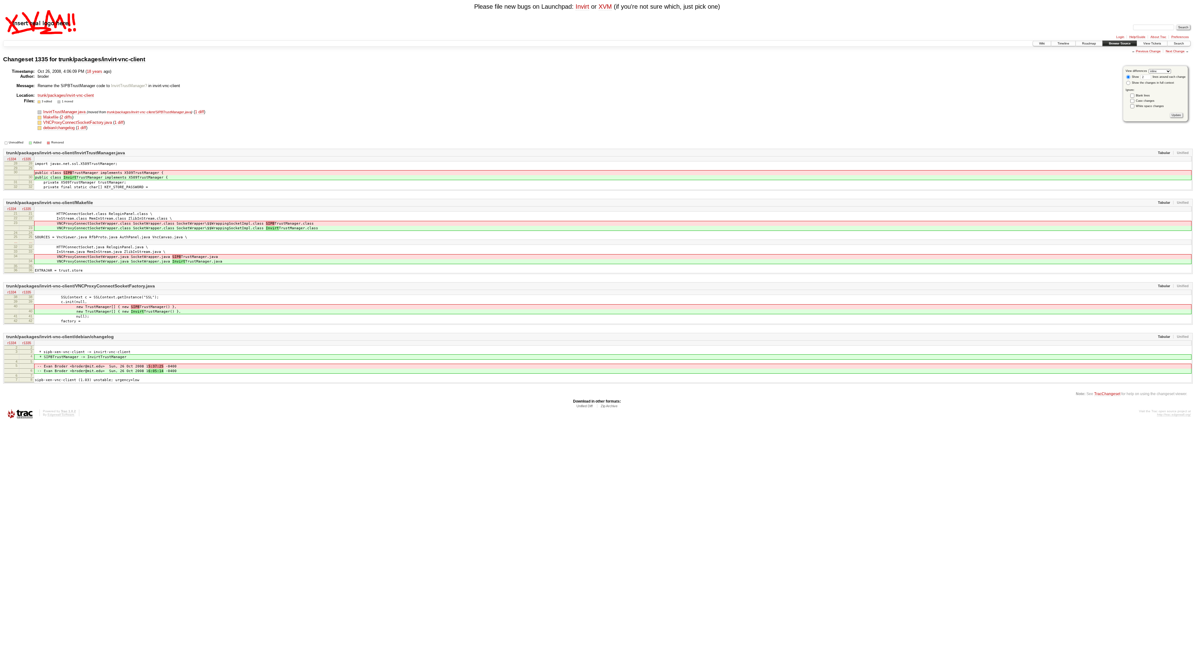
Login (1120, 37)
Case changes (1145, 100)
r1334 (11, 159)
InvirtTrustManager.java (65, 112)
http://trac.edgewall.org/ (1174, 414)
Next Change (1175, 51)
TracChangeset (1107, 394)
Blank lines (1143, 95)
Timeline (1063, 43)
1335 (41, 59)
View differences (1136, 70)
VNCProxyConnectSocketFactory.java (78, 122)
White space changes (1150, 106)
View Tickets (1152, 43)
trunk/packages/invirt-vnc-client (101, 59)
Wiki (1042, 43)
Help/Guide (1137, 37)
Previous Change (1148, 51)
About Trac (1158, 37)
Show (1135, 76)
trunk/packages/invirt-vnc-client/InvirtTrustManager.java (65, 152)
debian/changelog (59, 127)
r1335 (26, 159)
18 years (94, 71)
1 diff (199, 112)
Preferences (1180, 37)
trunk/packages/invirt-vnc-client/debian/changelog (60, 336)
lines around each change (1169, 76)
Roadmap (1089, 43)
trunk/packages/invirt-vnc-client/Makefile (49, 202)
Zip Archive (609, 406)
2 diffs (66, 117)
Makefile (51, 117)
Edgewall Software (61, 414)
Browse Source (1120, 43)
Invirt (582, 6)
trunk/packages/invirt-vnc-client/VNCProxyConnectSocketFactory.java (80, 285)
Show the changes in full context (1152, 82)
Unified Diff (584, 406)
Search (1179, 43)
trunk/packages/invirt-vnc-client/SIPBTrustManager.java (149, 112)
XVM (605, 6)
